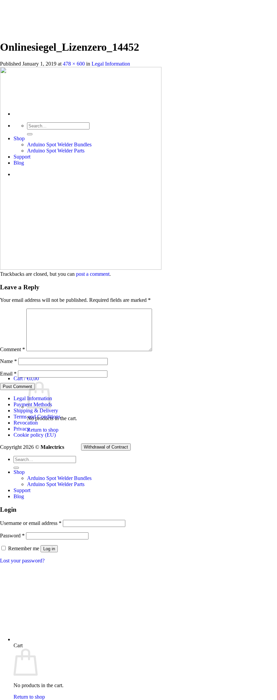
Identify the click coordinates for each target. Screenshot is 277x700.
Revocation (26, 423)
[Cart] (94, 639)
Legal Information (111, 64)
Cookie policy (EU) (35, 435)
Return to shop (42, 430)
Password (12, 535)
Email (8, 374)
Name (8, 361)
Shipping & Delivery (36, 410)
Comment (12, 349)
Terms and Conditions (37, 416)
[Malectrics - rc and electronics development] (34, 67)
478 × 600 (74, 64)
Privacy (22, 429)
